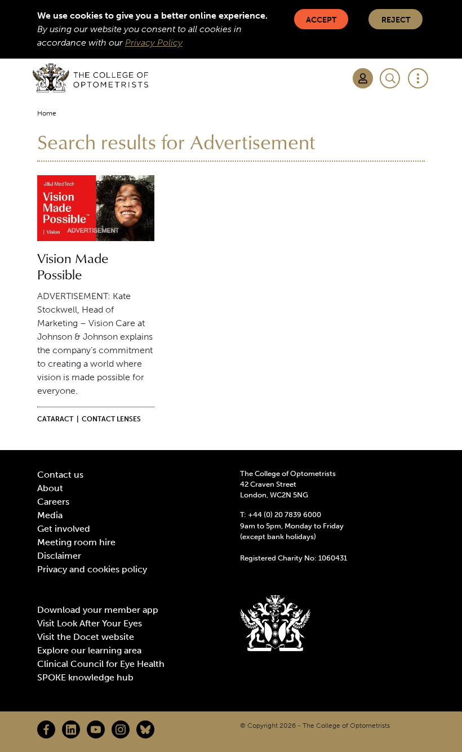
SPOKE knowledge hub (85, 677)
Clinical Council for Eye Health (101, 663)
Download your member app (97, 609)
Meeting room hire (76, 542)
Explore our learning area (89, 650)
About (50, 488)
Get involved (63, 528)
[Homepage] (90, 77)
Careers (53, 501)
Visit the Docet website (85, 636)
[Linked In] (71, 729)
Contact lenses (111, 419)
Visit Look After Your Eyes (89, 623)
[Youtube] (96, 729)
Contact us (60, 474)
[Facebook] (46, 729)
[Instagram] (121, 729)
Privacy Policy (154, 42)
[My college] (363, 78)
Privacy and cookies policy (92, 569)
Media (50, 515)
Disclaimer (59, 555)
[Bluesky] (145, 729)
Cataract (55, 419)
